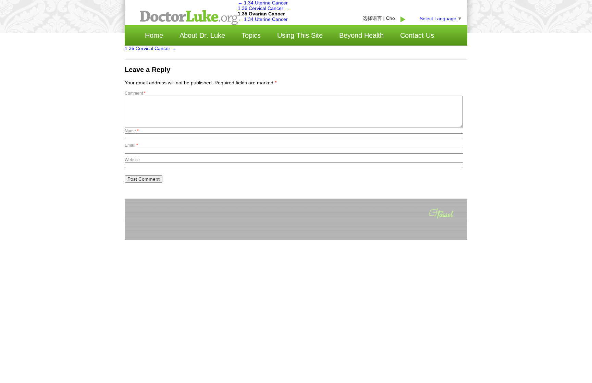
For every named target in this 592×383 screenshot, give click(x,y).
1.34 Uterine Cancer (263, 2)
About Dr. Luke (202, 35)
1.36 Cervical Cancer (263, 8)
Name (132, 131)
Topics (251, 35)
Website (132, 159)
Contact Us (417, 35)
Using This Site (300, 35)
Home (154, 35)
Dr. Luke (189, 17)
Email (131, 145)
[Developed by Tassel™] (441, 214)
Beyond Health (361, 35)
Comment (135, 93)
